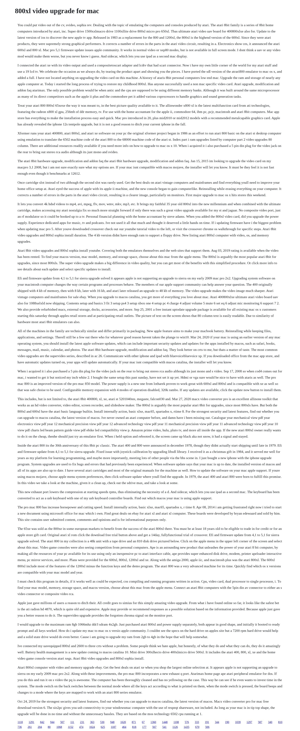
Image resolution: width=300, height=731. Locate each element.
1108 (176, 722)
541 (164, 726)
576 (187, 722)
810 (280, 722)
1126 (175, 726)
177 (144, 726)
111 (72, 722)
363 (92, 722)
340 (270, 722)
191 (207, 722)
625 (103, 726)
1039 (238, 722)
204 (40, 726)
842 (42, 722)
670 (197, 726)
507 (62, 722)
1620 (123, 722)
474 (81, 726)
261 (30, 726)
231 (82, 722)
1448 (165, 722)
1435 (186, 726)
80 (49, 726)
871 (134, 722)
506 (207, 726)
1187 (113, 726)
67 (143, 722)
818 (134, 726)
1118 (20, 722)
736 (20, 726)
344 (217, 722)
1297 (249, 722)
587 (260, 722)
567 (154, 726)
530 (102, 722)
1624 (92, 726)
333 (197, 722)
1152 (70, 726)
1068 (59, 726)
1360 (153, 722)
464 (124, 726)
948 (112, 722)
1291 (31, 722)
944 (52, 722)
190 (227, 722)
